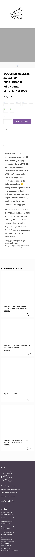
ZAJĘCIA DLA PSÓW (20, 129)
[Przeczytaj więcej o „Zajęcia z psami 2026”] (27, 400)
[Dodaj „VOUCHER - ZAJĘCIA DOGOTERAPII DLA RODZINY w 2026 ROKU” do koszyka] (27, 354)
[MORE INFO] (31, 315)
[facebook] (30, 2)
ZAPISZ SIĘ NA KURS (22, 121)
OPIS (4, 145)
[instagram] (32, 2)
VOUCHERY (12, 129)
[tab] (4, 145)
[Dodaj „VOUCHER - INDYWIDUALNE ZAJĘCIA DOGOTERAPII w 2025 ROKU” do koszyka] (27, 448)
